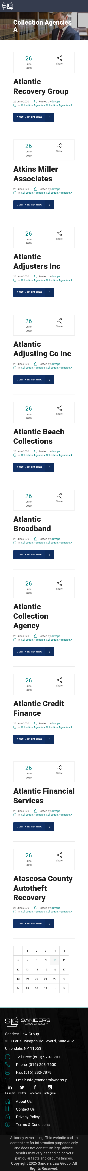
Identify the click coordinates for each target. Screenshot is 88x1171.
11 (64, 960)
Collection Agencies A (59, 105)
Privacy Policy (28, 1116)
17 (64, 969)
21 (45, 978)
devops (55, 101)
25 (27, 988)
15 (45, 969)
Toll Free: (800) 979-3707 (38, 1057)
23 (64, 978)
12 (18, 969)
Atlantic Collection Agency (31, 616)
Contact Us (25, 1109)
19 (27, 978)
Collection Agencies (33, 105)
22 (54, 978)
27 (45, 988)
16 (54, 969)
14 (36, 969)
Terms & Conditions (33, 1124)
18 (18, 978)
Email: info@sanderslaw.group (42, 1080)
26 (36, 988)
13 (27, 969)
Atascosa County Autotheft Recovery (43, 888)
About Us (24, 1101)
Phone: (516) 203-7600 (36, 1064)
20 (36, 978)
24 (18, 988)
